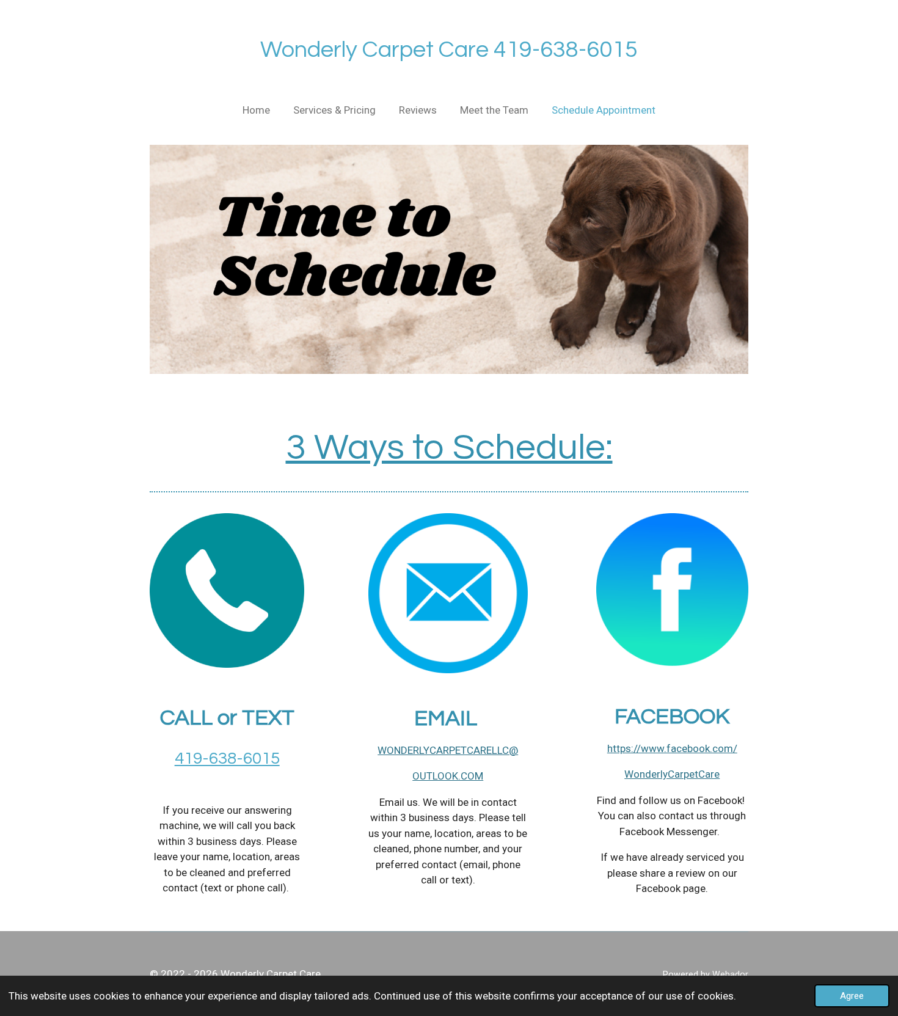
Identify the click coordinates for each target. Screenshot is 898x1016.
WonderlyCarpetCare (672, 774)
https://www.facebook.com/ (672, 748)
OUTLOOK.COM (447, 776)
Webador (730, 974)
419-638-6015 (227, 758)
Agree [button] (852, 995)
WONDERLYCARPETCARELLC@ (448, 750)
